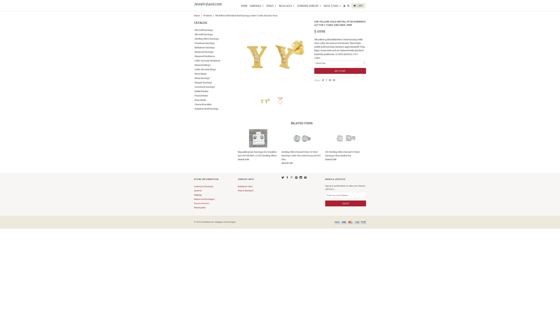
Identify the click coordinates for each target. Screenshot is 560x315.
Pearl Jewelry (201, 95)
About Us (198, 191)
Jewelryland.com (208, 4)
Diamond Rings (202, 65)
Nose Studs (332, 6)
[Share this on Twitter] (322, 80)
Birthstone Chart (245, 186)
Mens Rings (201, 73)
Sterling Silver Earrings (207, 38)
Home (244, 6)
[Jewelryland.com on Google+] (291, 177)
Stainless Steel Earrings (206, 108)
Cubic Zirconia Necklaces (207, 60)
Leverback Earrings (205, 87)
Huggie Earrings (203, 82)
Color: (317, 58)
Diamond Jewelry (309, 6)
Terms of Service (201, 203)
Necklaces (287, 6)
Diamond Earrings (204, 52)
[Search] (348, 6)
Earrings (257, 6)
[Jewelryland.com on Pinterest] (296, 177)
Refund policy (200, 207)
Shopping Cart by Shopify (225, 222)
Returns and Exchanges (204, 199)
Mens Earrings (202, 78)
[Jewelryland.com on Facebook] (287, 177)
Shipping (198, 195)
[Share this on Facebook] (326, 80)
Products (207, 15)
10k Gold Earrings (204, 34)
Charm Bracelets (203, 104)
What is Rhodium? (246, 191)
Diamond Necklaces (205, 56)
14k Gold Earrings (204, 30)
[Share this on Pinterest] (329, 80)
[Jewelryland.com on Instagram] (301, 177)
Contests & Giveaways (203, 186)
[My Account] (344, 6)
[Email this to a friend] (333, 80)
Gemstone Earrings (205, 43)
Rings (271, 6)
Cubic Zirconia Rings (205, 69)
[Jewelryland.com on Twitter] (282, 177)
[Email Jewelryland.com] (305, 177)
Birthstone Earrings (205, 47)
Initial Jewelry (201, 91)
